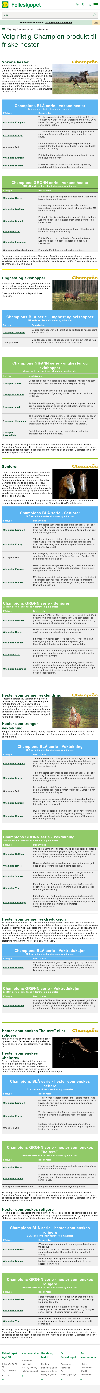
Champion (14, 122)
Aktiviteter (65, 1367)
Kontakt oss (27, 1360)
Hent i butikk (27, 1363)
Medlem (45, 1364)
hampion (15, 421)
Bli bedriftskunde (49, 1367)
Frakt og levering (29, 1367)
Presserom (66, 1364)
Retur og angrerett (30, 1370)
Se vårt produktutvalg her (58, 22)
